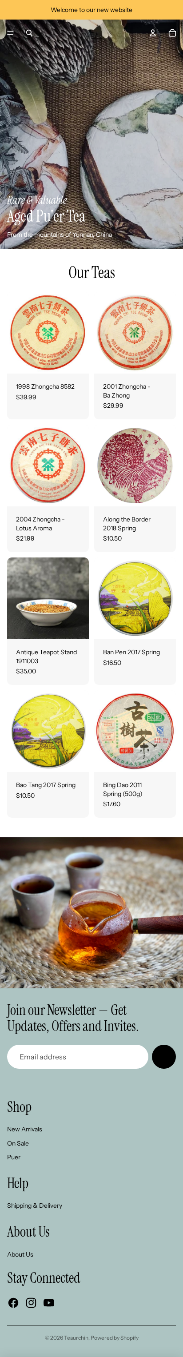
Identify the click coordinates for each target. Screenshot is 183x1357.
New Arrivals (24, 1129)
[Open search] (29, 33)
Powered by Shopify (115, 1337)
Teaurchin (76, 1337)
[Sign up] (164, 1057)
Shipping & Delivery (34, 1206)
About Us (20, 1254)
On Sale (18, 1143)
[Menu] (10, 33)
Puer (13, 1157)
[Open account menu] (153, 33)
